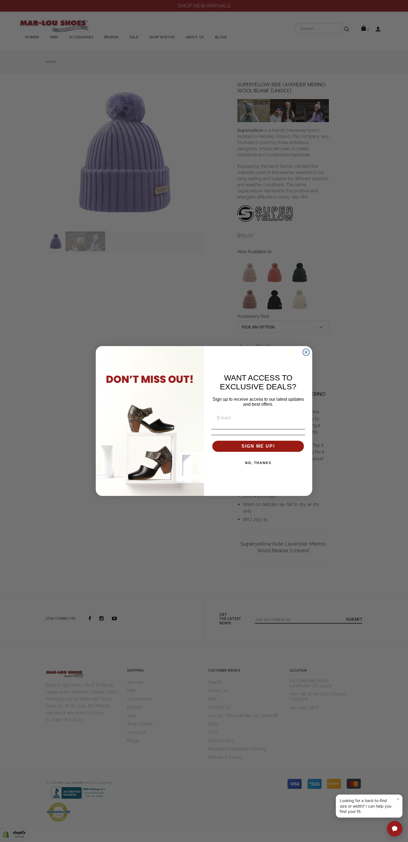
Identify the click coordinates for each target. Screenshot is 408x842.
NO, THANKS (258, 463)
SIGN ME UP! (258, 446)
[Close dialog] (306, 352)
